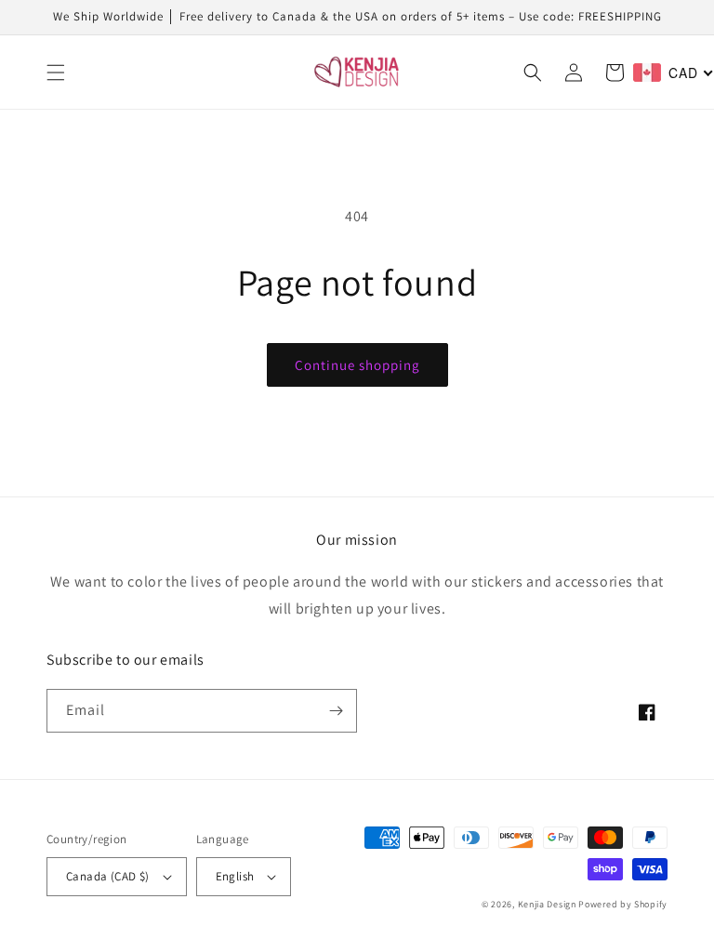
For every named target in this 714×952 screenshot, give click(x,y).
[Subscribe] (335, 711)
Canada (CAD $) (108, 876)
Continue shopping (357, 365)
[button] (55, 72)
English (235, 876)
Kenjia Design (547, 904)
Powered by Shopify (623, 904)
